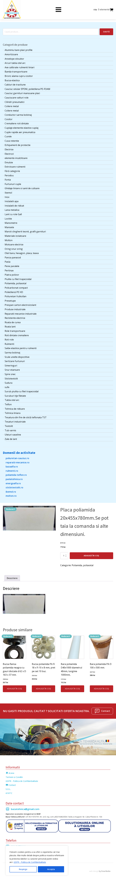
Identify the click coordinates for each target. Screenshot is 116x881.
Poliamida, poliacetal (15, 283)
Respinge (23, 869)
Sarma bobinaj (12, 352)
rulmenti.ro (12, 470)
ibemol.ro (11, 491)
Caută (106, 32)
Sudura (8, 382)
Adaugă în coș (91, 555)
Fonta (8, 179)
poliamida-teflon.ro (16, 474)
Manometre (11, 222)
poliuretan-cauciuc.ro (17, 458)
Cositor (8, 119)
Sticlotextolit (11, 378)
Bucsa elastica (12, 80)
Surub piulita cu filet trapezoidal (21, 391)
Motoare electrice (14, 244)
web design (93, 871)
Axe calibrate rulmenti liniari (19, 67)
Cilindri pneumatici (14, 102)
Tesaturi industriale (15, 421)
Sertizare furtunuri (15, 361)
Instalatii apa (11, 201)
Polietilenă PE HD (14, 292)
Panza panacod (13, 257)
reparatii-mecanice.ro (17, 462)
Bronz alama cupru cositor (19, 76)
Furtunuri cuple (13, 184)
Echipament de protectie (17, 145)
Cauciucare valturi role (16, 97)
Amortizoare (11, 54)
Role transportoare (15, 331)
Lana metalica (12, 209)
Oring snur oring (14, 248)
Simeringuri (11, 365)
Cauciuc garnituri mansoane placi (22, 93)
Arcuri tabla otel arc (15, 63)
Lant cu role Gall (13, 214)
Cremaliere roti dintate (17, 123)
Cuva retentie (12, 140)
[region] (37, 860)
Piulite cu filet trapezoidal (18, 279)
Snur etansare (12, 369)
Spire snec (10, 374)
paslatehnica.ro (14, 479)
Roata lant (10, 326)
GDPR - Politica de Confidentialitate (30, 862)
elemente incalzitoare (16, 158)
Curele (8, 136)
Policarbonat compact (16, 287)
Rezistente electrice (15, 318)
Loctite (8, 218)
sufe (7, 387)
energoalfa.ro (13, 483)
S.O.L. (8, 789)
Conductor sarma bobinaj (18, 114)
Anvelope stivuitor (14, 58)
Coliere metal (12, 106)
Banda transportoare (16, 71)
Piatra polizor (12, 274)
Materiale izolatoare (15, 235)
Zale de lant (11, 439)
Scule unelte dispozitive (17, 357)
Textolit (9, 426)
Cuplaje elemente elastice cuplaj (21, 127)
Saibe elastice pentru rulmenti (20, 348)
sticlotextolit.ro (14, 487)
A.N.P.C (9, 793)
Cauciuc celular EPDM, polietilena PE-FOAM (27, 89)
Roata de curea (13, 322)
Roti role (9, 339)
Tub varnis (10, 430)
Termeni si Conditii (14, 777)
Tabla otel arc (12, 400)
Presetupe (10, 300)
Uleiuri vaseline (13, 434)
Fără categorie (12, 171)
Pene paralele (12, 266)
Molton (8, 240)
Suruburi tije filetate (15, 395)
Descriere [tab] (12, 578)
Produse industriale (15, 309)
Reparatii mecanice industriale (20, 313)
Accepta (51, 869)
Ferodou (9, 175)
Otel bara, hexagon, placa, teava (22, 253)
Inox (7, 197)
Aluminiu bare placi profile (18, 50)
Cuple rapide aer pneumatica (20, 132)
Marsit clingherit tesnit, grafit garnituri (25, 231)
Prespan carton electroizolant (20, 305)
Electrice (9, 149)
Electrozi (9, 153)
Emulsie (9, 162)
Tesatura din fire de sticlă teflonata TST (26, 417)
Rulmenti (9, 344)
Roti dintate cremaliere (17, 335)
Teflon (8, 404)
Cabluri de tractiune (15, 84)
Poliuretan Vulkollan (15, 296)
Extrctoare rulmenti (15, 166)
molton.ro (11, 495)
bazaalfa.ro (12, 466)
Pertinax (9, 270)
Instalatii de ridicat (14, 205)
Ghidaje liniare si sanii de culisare (22, 188)
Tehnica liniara (12, 413)
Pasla (7, 261)
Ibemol (8, 192)
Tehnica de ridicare (15, 408)
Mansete (9, 227)
